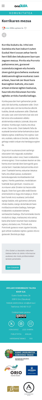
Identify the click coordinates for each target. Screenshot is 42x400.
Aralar (7, 28)
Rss (31, 339)
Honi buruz (14, 330)
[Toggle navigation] (3, 6)
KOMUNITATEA (21, 13)
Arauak (28, 334)
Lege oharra (27, 330)
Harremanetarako (18, 339)
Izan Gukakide (13, 267)
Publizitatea (16, 334)
